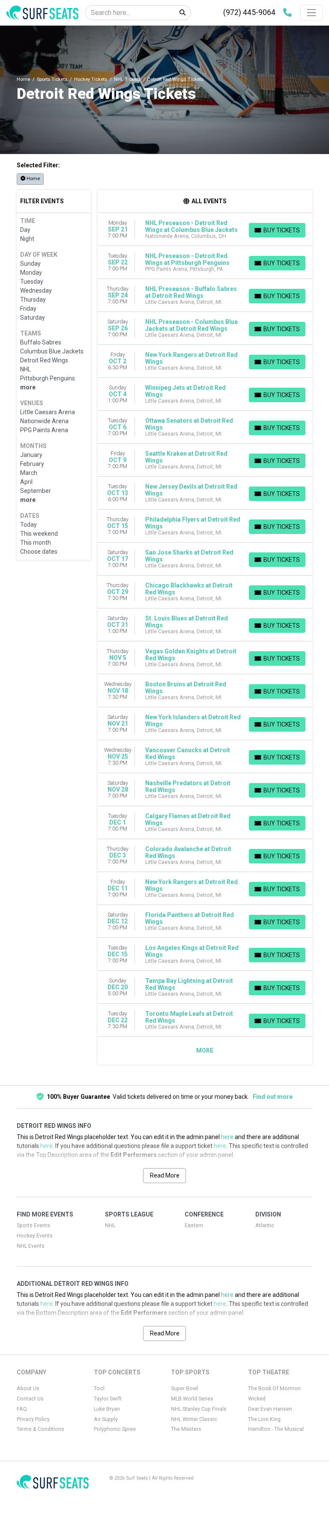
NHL (110, 1225)
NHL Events (31, 1246)
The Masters (186, 1429)
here (227, 1136)
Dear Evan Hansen (270, 1409)
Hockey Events (35, 1236)
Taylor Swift (108, 1399)
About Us (28, 1388)
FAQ (22, 1409)
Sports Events (33, 1225)
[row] (205, 229)
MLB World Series (192, 1399)
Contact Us (30, 1399)
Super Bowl (184, 1388)
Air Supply (106, 1419)
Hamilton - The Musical (276, 1429)
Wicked (257, 1399)
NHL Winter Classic (194, 1419)
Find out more (273, 1096)
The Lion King (264, 1419)
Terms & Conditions (40, 1429)
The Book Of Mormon (274, 1388)
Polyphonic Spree (115, 1429)
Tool (99, 1388)
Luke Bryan (107, 1409)
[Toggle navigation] (311, 12)
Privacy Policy (33, 1419)
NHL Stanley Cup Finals (199, 1409)
